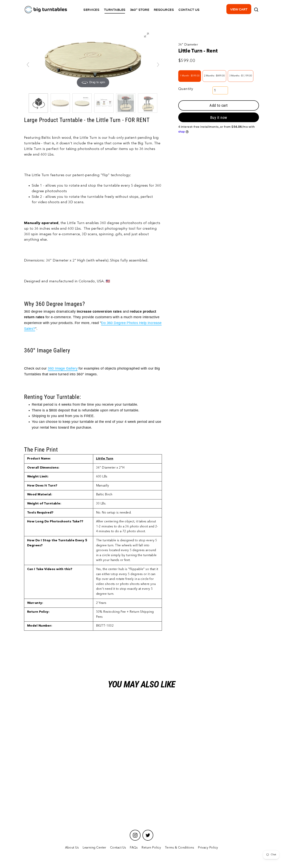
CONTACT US (189, 9)
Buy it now (218, 117)
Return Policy (151, 847)
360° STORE (139, 9)
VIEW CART (238, 9)
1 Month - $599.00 (189, 76)
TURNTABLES (115, 9)
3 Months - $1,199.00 (240, 76)
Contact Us (118, 847)
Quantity (185, 89)
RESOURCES (164, 9)
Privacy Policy (208, 847)
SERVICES (91, 9)
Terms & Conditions (179, 847)
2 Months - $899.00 (214, 76)
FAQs (134, 847)
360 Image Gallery (63, 368)
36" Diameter (188, 44)
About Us (72, 847)
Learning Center (94, 847)
